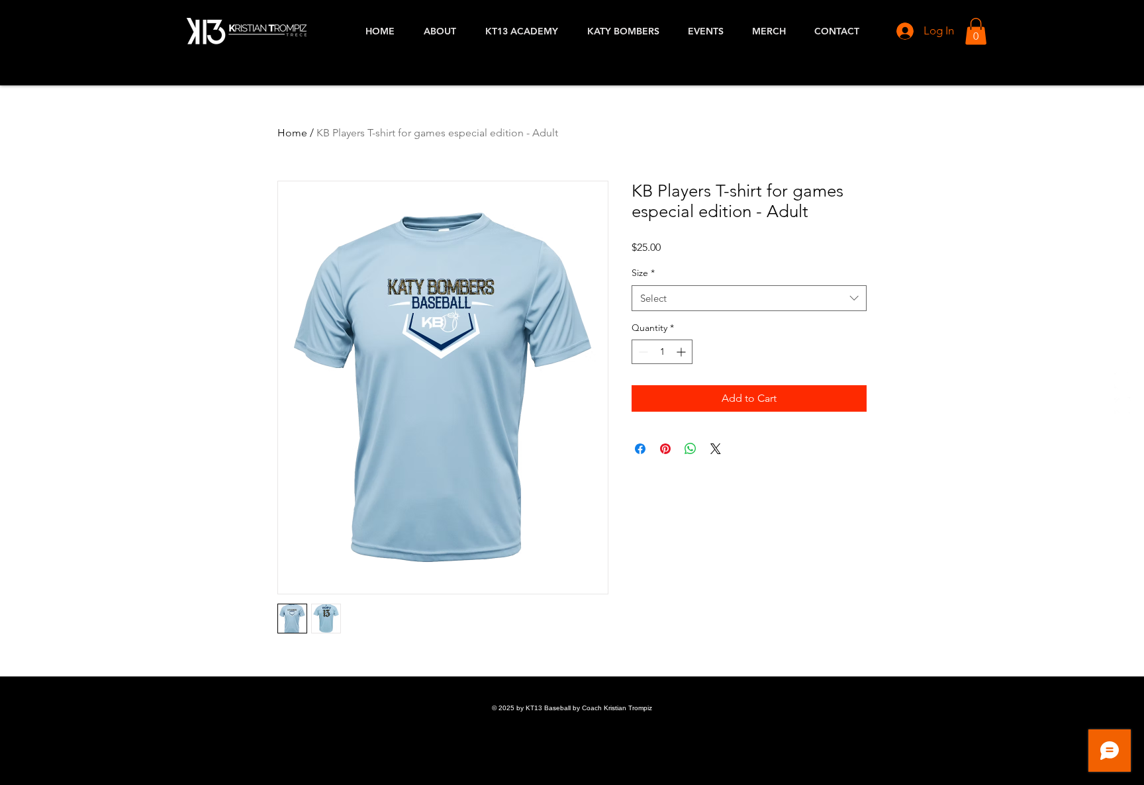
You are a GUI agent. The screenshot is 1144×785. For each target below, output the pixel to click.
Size (643, 273)
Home (292, 132)
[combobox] (749, 298)
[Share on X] (716, 449)
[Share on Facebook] (640, 449)
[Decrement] (642, 351)
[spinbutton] (662, 351)
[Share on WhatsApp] (690, 449)
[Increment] (682, 351)
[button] (976, 31)
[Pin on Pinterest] (665, 449)
